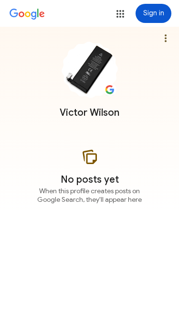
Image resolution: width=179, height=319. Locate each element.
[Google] (27, 14)
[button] (120, 13)
